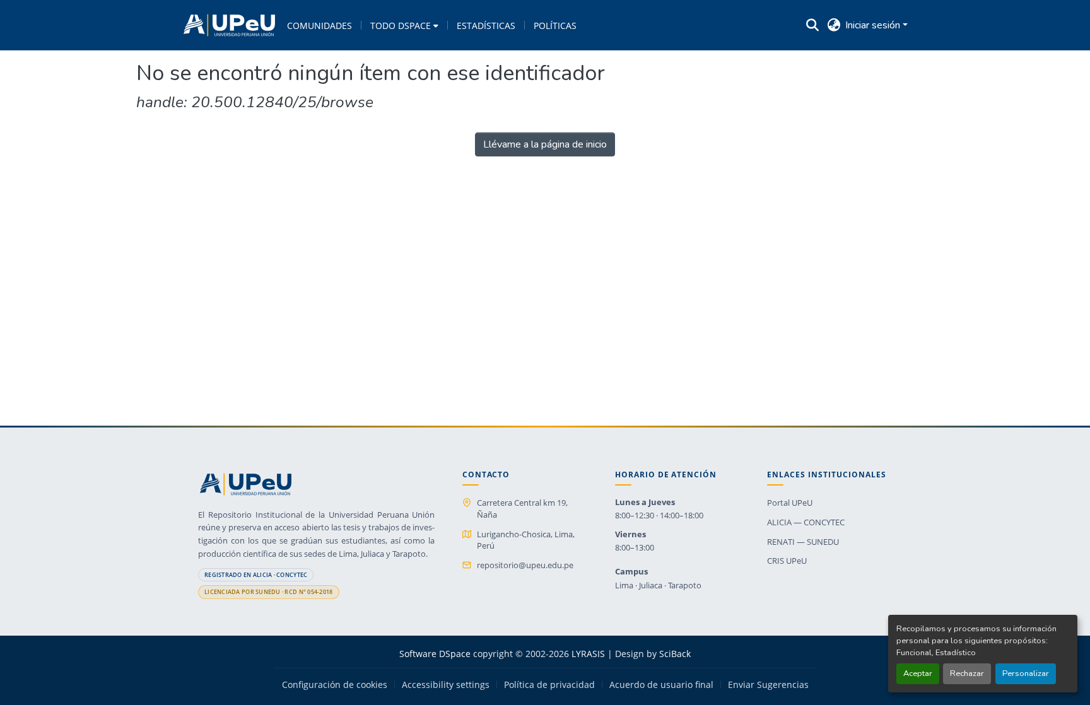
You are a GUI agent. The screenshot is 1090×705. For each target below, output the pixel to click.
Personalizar (1025, 673)
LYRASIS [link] (588, 654)
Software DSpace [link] (435, 654)
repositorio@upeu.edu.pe (525, 565)
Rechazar (967, 673)
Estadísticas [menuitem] (486, 26)
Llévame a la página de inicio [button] (545, 144)
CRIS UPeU (787, 560)
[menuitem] (404, 25)
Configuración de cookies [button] (334, 684)
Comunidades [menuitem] (319, 26)
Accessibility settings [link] (445, 684)
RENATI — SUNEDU (803, 541)
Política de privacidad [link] (549, 684)
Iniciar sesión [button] (874, 25)
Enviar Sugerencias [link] (768, 684)
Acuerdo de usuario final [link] (661, 684)
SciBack (675, 654)
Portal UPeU (789, 502)
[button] (229, 25)
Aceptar (917, 673)
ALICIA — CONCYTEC (806, 522)
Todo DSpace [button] (400, 26)
